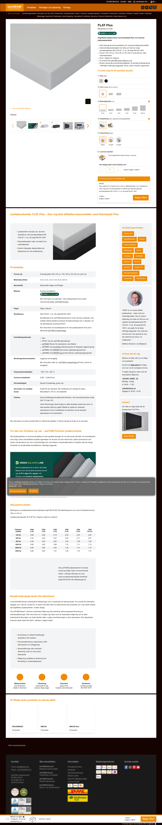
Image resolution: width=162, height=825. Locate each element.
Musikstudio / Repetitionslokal (64, 13)
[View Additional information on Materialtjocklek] (149, 101)
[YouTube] (138, 767)
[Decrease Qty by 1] (101, 170)
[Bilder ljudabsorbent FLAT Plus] (135, 421)
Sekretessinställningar (18, 491)
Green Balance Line (120, 16)
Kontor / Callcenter (145, 13)
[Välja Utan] (102, 125)
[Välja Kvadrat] (102, 93)
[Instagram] (130, 767)
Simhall (137, 262)
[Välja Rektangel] (110, 93)
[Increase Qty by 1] (118, 170)
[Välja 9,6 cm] (142, 108)
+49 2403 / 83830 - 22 (130, 379)
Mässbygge (41, 16)
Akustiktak (86, 16)
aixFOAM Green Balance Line (121, 61)
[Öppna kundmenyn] (146, 7)
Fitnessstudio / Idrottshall (117, 13)
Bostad (142, 239)
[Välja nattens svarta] (106, 81)
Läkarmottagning (130, 245)
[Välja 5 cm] (126, 108)
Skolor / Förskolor (81, 13)
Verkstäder (139, 256)
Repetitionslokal (129, 239)
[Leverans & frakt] (81, 793)
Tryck (19, 486)
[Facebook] (126, 767)
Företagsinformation (75, 767)
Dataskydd (71, 770)
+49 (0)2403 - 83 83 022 (17, 819)
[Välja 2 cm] (102, 108)
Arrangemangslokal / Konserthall (97, 13)
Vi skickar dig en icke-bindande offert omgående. (138, 824)
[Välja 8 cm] (134, 108)
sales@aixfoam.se (16, 821)
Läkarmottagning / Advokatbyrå (72, 16)
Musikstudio (128, 233)
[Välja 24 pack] (118, 139)
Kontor (139, 250)
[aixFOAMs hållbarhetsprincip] (15, 792)
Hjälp (129, 1)
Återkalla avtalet (81, 779)
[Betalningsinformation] (108, 772)
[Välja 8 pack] (102, 139)
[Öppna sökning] (142, 7)
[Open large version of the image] (50, 64)
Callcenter (127, 256)
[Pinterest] (134, 767)
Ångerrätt (71, 779)
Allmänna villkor (73, 776)
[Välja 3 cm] (110, 108)
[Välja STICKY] (110, 125)
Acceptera (33, 491)
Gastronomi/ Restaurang (53, 16)
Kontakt (123, 1)
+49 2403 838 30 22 (24, 770)
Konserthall (128, 278)
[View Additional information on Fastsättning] (149, 119)
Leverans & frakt (73, 782)
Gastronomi (139, 267)
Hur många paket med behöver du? (112, 165)
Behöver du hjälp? (16, 817)
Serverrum (94, 16)
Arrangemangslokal (131, 273)
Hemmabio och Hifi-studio (45, 13)
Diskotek (127, 262)
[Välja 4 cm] (118, 108)
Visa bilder (129, 436)
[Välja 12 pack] (110, 139)
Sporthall (127, 267)
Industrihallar (140, 278)
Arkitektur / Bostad (132, 13)
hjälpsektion (135, 365)
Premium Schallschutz (105, 16)
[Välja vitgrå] (101, 81)
